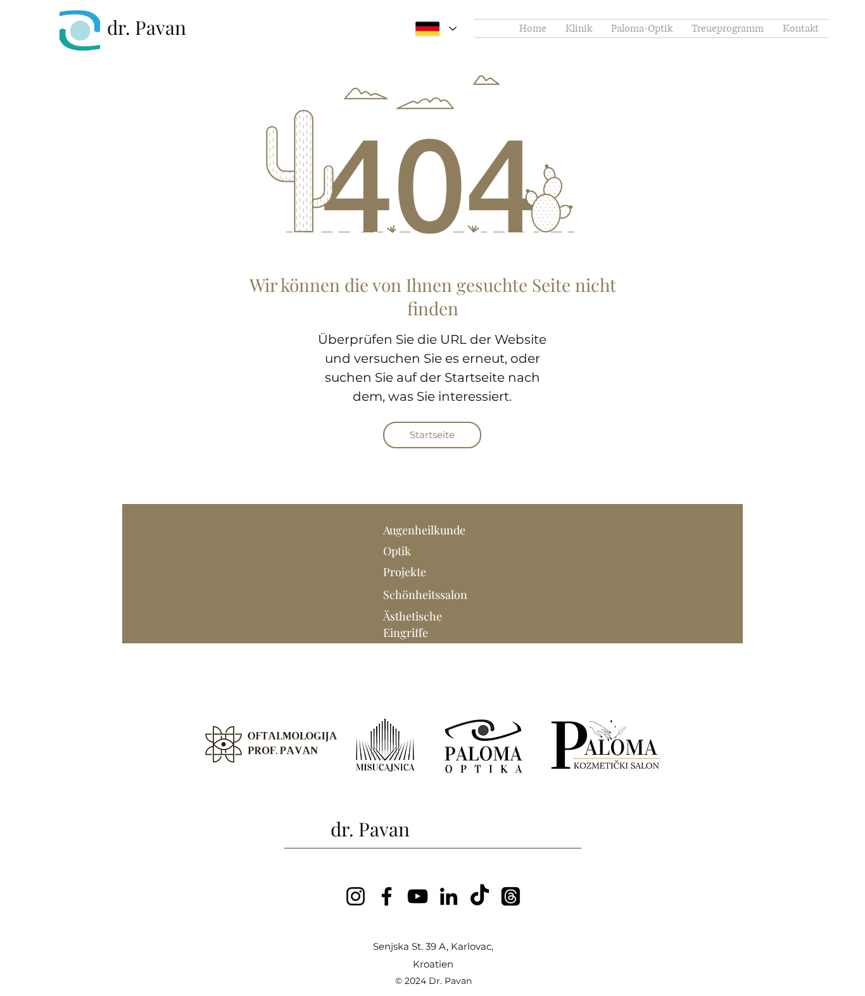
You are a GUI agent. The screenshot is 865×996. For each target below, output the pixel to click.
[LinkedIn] (448, 896)
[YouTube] (417, 896)
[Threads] (510, 896)
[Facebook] (386, 896)
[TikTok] (479, 896)
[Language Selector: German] (435, 28)
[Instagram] (355, 896)
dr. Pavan (146, 27)
